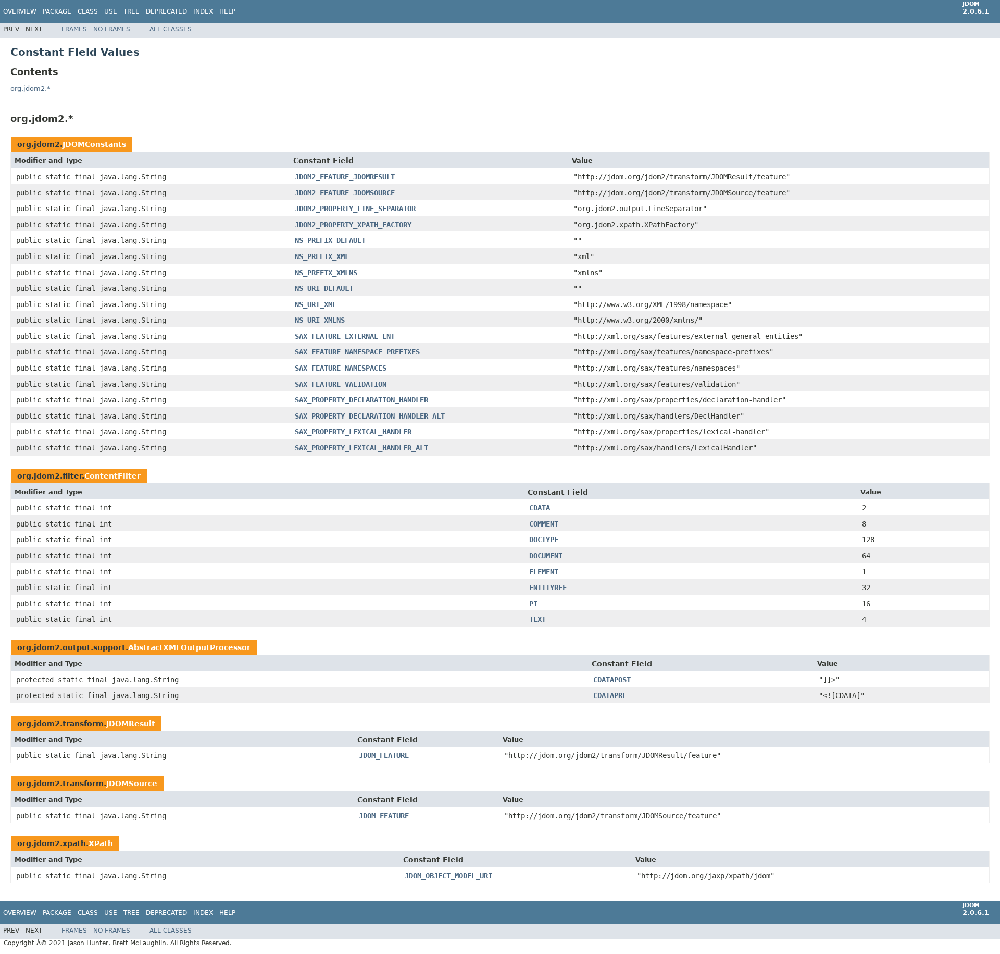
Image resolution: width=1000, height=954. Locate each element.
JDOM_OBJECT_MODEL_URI (448, 876)
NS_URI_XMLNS (320, 320)
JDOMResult (130, 723)
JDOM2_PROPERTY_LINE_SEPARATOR (355, 208)
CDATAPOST (612, 680)
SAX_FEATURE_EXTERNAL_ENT (345, 336)
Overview (19, 11)
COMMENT (543, 524)
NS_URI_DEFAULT (324, 288)
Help (227, 11)
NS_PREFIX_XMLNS (326, 272)
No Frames (111, 29)
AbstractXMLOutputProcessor (189, 647)
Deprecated (166, 11)
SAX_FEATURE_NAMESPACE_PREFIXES (357, 352)
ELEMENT (543, 572)
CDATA (539, 508)
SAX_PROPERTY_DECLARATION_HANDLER (361, 400)
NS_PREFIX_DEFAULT (330, 240)
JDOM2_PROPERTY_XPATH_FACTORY (353, 225)
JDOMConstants (94, 144)
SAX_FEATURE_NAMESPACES (340, 368)
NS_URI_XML (315, 304)
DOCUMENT (545, 556)
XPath (101, 843)
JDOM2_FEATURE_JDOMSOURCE (345, 193)
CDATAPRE (610, 695)
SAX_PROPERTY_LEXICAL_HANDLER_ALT (361, 448)
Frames (74, 29)
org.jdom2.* (30, 88)
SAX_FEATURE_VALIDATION (340, 384)
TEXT (537, 619)
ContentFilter (112, 476)
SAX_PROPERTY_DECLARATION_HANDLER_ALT (370, 416)
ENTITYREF (548, 587)
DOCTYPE (543, 539)
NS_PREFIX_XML (322, 256)
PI (533, 604)
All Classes (170, 29)
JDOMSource (131, 783)
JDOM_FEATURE (384, 755)
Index (203, 11)
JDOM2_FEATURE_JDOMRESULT (345, 177)
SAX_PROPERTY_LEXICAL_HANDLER (353, 431)
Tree (131, 11)
